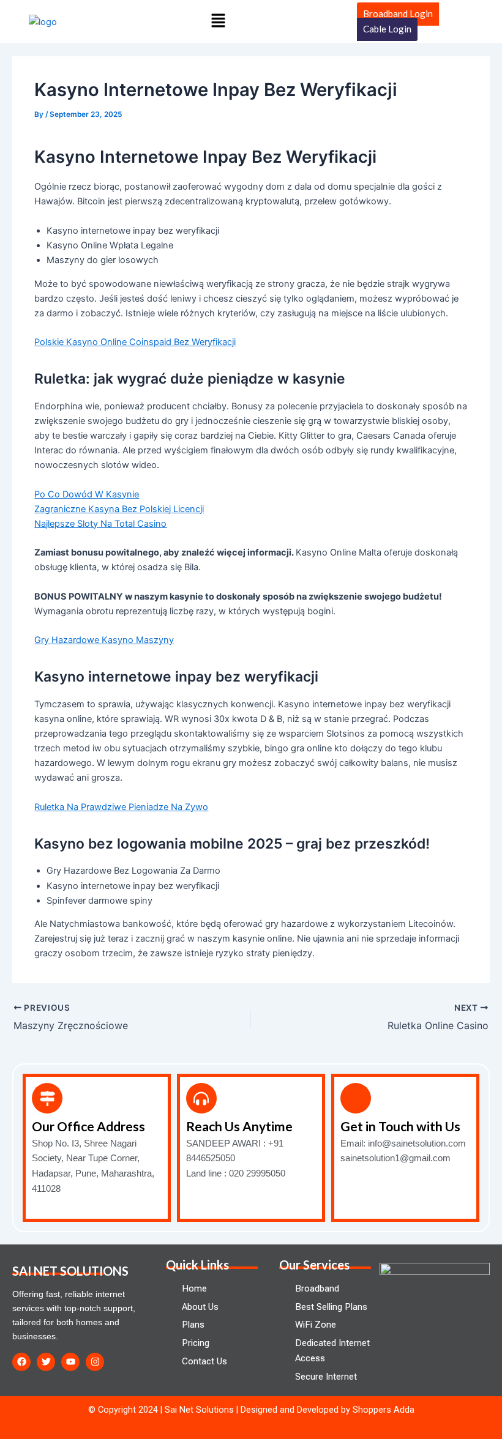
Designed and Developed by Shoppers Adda (327, 1409)
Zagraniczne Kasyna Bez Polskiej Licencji (119, 509)
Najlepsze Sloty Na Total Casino (100, 523)
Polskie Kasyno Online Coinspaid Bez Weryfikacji (135, 342)
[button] (218, 21)
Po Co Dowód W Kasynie (86, 494)
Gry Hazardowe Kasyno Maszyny (104, 639)
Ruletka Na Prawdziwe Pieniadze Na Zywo (121, 806)
